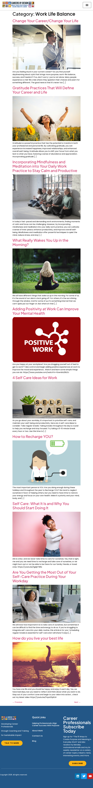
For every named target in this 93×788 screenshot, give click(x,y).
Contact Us (37, 736)
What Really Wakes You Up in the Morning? (40, 242)
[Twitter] (84, 776)
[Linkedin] (78, 776)
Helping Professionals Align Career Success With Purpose (45, 724)
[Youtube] (90, 776)
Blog (34, 741)
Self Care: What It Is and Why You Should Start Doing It (40, 505)
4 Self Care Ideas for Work (34, 377)
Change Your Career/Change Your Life (45, 20)
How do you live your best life (37, 638)
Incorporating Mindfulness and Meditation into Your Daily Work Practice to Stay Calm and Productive (44, 166)
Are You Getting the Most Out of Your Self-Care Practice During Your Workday (44, 576)
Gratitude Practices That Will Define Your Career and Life (43, 90)
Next (77, 702)
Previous (17, 702)
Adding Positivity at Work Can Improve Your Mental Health (45, 311)
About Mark (37, 730)
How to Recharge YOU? (32, 436)
